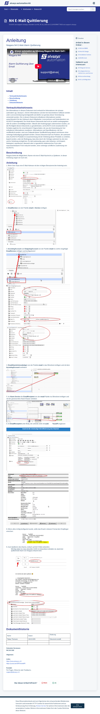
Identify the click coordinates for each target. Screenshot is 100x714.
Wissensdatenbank (17, 9)
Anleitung (13, 100)
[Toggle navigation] (94, 3)
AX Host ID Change (83, 51)
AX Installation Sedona (84, 55)
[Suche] (93, 9)
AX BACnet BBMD (83, 48)
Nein (45, 683)
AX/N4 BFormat (82, 58)
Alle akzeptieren (77, 706)
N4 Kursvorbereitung (84, 76)
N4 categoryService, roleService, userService (85, 72)
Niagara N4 (38, 9)
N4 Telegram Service (84, 68)
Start (6, 9)
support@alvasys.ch (13, 672)
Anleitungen (27, 9)
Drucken (81, 38)
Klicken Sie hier (41, 706)
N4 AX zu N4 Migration (84, 79)
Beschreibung (14, 98)
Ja (55, 683)
